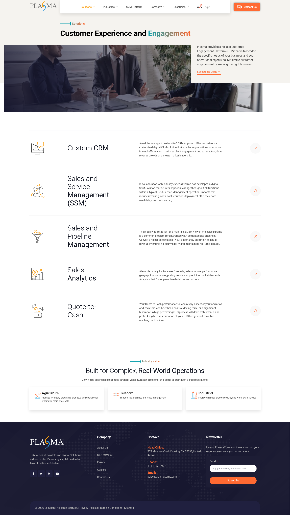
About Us (102, 447)
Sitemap (129, 507)
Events (101, 462)
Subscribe (233, 480)
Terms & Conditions (111, 507)
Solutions (86, 7)
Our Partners (104, 455)
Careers (101, 469)
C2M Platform (134, 7)
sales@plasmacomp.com (162, 476)
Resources (179, 7)
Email (213, 461)
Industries (109, 7)
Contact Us (250, 7)
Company (156, 7)
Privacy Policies (89, 507)
